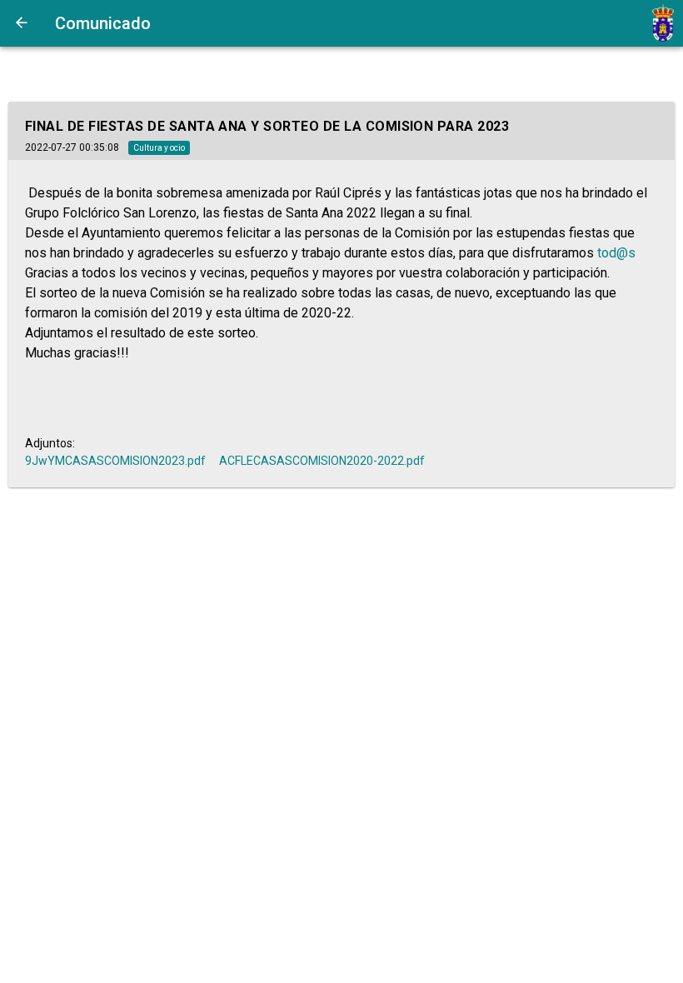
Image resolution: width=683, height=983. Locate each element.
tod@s (616, 253)
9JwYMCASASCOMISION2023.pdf (115, 460)
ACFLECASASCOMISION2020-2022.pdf (322, 460)
